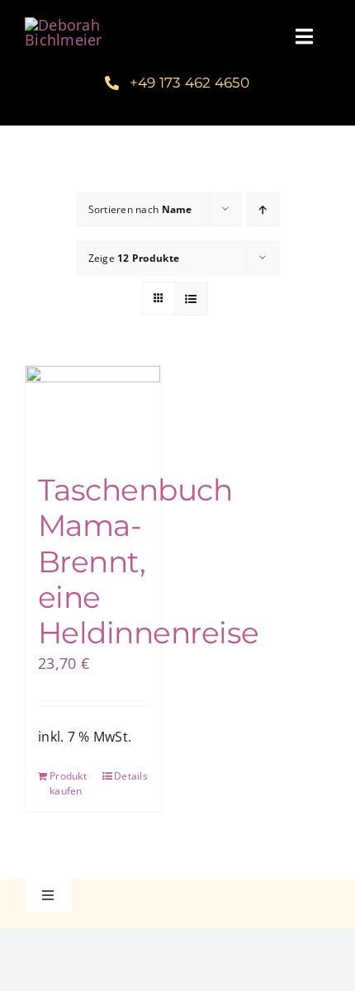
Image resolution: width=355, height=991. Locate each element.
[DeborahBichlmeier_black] (88, 25)
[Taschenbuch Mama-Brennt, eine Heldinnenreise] (93, 411)
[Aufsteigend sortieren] (263, 209)
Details (131, 776)
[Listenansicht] (191, 298)
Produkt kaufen (68, 783)
